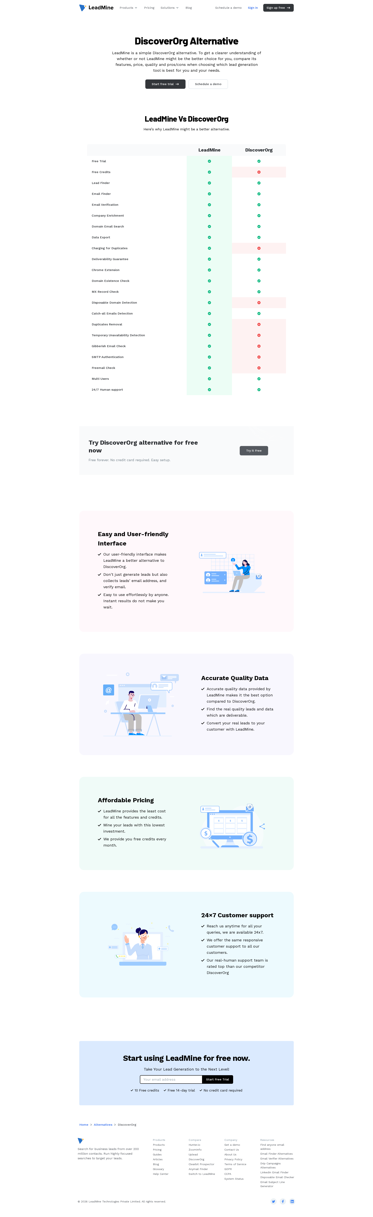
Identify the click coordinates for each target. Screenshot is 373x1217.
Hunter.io (194, 1144)
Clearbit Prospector (201, 1164)
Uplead (193, 1154)
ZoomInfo (195, 1149)
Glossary (158, 1169)
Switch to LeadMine (202, 1173)
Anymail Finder (198, 1169)
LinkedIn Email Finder (274, 1172)
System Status (234, 1178)
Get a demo (232, 1144)
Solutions (168, 8)
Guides (157, 1154)
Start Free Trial (217, 1079)
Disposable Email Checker (277, 1177)
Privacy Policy (233, 1159)
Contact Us (231, 1149)
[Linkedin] (292, 1201)
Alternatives (103, 1124)
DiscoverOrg (196, 1159)
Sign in (253, 8)
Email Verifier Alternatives (277, 1158)
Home (83, 1124)
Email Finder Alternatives (276, 1153)
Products (126, 8)
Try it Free (254, 450)
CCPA (227, 1173)
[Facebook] (283, 1201)
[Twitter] (273, 1201)
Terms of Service (235, 1164)
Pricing (149, 8)
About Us (230, 1154)
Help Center (160, 1173)
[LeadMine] (96, 8)
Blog (189, 8)
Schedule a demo (228, 8)
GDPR (228, 1169)
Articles (158, 1159)
